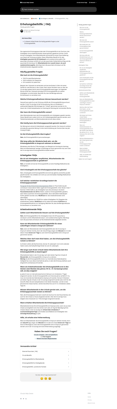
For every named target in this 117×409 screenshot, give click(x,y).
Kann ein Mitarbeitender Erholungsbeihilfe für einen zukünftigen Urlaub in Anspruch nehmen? (87, 101)
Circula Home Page (82, 2)
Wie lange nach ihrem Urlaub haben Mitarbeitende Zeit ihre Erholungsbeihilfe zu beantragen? (86, 119)
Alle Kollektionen (24, 18)
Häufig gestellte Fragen (85, 24)
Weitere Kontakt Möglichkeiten (47, 338)
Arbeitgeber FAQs (83, 65)
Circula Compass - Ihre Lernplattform (46, 335)
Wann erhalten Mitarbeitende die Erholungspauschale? (85, 150)
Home (89, 397)
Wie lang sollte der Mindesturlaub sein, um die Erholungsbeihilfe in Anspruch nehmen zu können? (86, 58)
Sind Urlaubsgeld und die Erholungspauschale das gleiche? (86, 79)
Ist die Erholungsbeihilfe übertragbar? (86, 51)
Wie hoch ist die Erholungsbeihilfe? (85, 28)
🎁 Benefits (34, 18)
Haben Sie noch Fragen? (85, 159)
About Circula (91, 403)
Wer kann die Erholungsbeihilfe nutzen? (87, 40)
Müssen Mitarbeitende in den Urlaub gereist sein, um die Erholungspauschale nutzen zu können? (86, 142)
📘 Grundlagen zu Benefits (46, 18)
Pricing (89, 400)
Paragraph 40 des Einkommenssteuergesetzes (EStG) (36, 186)
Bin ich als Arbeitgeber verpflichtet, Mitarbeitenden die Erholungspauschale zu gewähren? (86, 71)
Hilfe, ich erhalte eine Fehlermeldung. (85, 155)
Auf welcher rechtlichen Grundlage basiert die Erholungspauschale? (86, 85)
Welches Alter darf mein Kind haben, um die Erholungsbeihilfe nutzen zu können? (86, 109)
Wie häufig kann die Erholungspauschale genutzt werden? (85, 46)
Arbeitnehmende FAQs (85, 90)
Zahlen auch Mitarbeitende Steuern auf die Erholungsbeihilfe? (87, 94)
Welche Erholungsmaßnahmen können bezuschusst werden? (86, 34)
